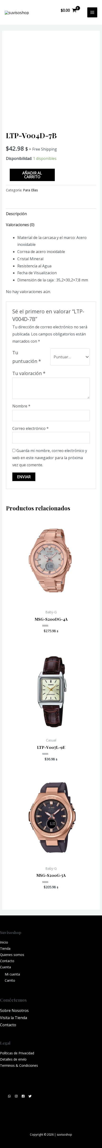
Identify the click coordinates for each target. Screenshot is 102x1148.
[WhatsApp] (9, 1096)
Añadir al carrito (32, 174)
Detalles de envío (13, 1059)
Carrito (10, 980)
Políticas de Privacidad (17, 1053)
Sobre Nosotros (14, 1010)
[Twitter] (30, 1096)
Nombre (21, 406)
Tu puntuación (26, 356)
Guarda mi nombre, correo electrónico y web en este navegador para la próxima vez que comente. (49, 457)
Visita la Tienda (13, 1017)
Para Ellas (30, 190)
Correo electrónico (30, 428)
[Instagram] (16, 1096)
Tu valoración (29, 373)
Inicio (4, 942)
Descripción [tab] (16, 213)
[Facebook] (23, 1096)
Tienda (5, 948)
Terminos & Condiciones (19, 1065)
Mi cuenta (12, 974)
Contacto (7, 961)
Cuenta (5, 967)
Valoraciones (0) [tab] (20, 224)
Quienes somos (12, 954)
